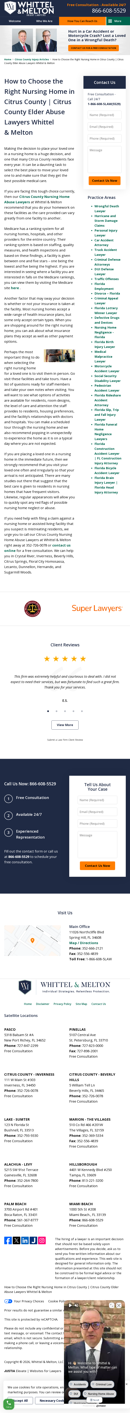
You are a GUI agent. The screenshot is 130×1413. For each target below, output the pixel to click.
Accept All (20, 1401)
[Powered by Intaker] (101, 1406)
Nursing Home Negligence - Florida (105, 332)
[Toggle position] (111, 1305)
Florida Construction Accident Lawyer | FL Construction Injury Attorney (107, 453)
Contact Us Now (104, 181)
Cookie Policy (57, 1301)
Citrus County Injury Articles (32, 59)
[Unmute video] (70, 1305)
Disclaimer (42, 1004)
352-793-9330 (27, 1135)
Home (7, 59)
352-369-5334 (92, 1135)
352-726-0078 (27, 1090)
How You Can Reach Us (82, 21)
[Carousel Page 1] (48, 711)
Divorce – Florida (107, 293)
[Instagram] (42, 1240)
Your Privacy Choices (29, 1301)
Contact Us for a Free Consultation (93, 48)
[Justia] (33, 1240)
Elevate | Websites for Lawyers (32, 1371)
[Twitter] (16, 1240)
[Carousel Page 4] (73, 711)
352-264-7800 (27, 1180)
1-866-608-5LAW (99, 959)
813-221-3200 (92, 1180)
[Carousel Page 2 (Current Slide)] (56, 711)
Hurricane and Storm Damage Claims (106, 221)
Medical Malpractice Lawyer (103, 356)
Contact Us (98, 1004)
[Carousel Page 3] (65, 711)
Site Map (81, 1004)
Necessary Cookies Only (58, 1401)
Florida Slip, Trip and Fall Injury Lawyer (106, 415)
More (117, 21)
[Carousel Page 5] (82, 711)
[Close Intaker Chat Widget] (119, 1305)
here (15, 288)
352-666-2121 (92, 948)
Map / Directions (83, 943)
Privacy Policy (62, 1004)
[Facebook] (8, 1240)
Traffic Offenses (106, 279)
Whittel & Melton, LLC (47, 1362)
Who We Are (44, 21)
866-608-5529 (109, 10)
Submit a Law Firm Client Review (65, 739)
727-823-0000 (92, 1045)
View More (65, 725)
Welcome (15, 21)
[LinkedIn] (25, 1240)
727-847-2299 (27, 1045)
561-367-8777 (27, 1220)
